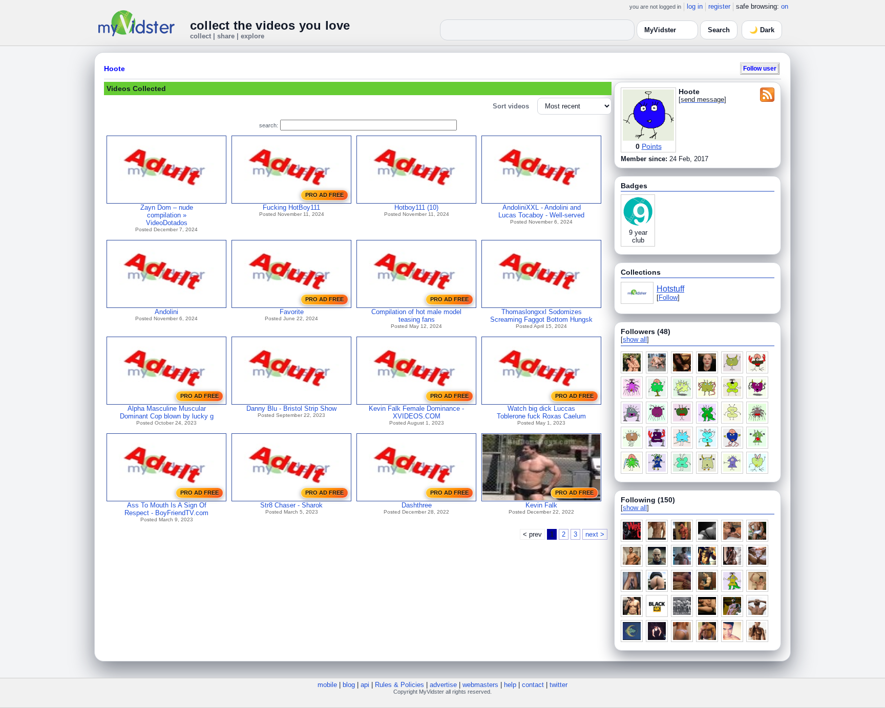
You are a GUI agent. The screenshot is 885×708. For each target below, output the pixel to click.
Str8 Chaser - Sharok (291, 505)
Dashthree (417, 505)
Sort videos (511, 106)
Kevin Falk (541, 505)
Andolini (166, 312)
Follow (668, 297)
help (510, 685)
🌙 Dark (761, 30)
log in (695, 6)
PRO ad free (324, 195)
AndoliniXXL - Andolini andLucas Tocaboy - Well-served (541, 211)
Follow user (759, 68)
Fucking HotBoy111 (291, 207)
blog (349, 685)
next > (594, 534)
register (719, 6)
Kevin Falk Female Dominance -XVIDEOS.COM (416, 412)
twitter (558, 685)
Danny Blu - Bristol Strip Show (291, 408)
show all (635, 339)
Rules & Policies (399, 685)
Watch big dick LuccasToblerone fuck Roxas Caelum (541, 412)
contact (533, 685)
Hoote (114, 68)
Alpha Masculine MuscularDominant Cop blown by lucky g (167, 412)
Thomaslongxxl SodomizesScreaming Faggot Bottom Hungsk (541, 315)
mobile (327, 685)
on (784, 6)
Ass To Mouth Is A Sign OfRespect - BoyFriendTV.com (166, 509)
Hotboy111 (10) (416, 207)
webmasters (480, 685)
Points (652, 146)
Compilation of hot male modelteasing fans (416, 315)
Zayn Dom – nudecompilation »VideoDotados (166, 215)
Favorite (292, 312)
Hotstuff (670, 288)
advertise (443, 685)
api (365, 685)
